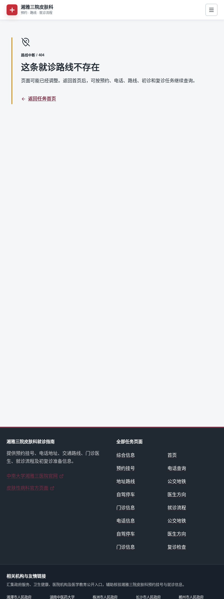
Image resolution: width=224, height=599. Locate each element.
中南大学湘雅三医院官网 (32, 476)
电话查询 (176, 468)
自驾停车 (125, 494)
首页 (172, 455)
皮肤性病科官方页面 (27, 488)
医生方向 (176, 494)
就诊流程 (176, 507)
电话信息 (125, 521)
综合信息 (125, 455)
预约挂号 (125, 468)
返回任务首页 (42, 98)
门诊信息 (125, 507)
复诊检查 (176, 547)
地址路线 (125, 481)
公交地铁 (176, 481)
